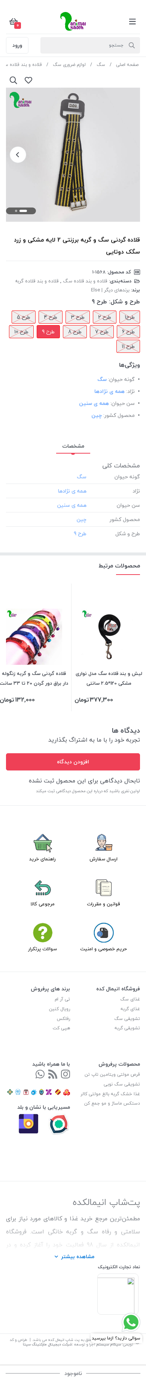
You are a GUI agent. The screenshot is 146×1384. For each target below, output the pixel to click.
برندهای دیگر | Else (110, 290)
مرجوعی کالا (43, 904)
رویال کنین (59, 1009)
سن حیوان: (122, 403)
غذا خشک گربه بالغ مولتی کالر (110, 1094)
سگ (101, 65)
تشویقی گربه (127, 1028)
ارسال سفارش (103, 859)
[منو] (132, 21)
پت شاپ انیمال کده (64, 1339)
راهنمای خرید (42, 859)
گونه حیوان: (121, 379)
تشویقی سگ (127, 1019)
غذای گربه (130, 1009)
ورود (17, 45)
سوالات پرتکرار (42, 949)
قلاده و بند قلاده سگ (85, 281)
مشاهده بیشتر (77, 1256)
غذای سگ (130, 999)
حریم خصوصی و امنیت (103, 949)
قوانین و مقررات (103, 904)
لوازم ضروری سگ (69, 65)
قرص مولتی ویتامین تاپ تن (112, 1074)
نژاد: (130, 391)
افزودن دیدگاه (73, 761)
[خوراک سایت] (52, 1075)
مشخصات (73, 446)
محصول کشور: (119, 415)
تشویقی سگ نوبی (122, 1084)
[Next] (18, 154)
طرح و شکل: (124, 301)
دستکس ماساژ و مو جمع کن (112, 1103)
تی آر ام (62, 999)
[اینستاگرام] (65, 1075)
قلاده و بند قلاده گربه (37, 281)
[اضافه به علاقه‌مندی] (28, 80)
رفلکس (63, 1019)
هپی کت (61, 1028)
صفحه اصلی (127, 65)
